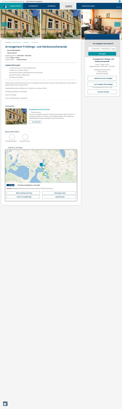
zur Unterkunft (36, 122)
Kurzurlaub (35, 42)
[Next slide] (117, 24)
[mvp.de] (120, 1)
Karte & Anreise (103, 92)
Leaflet (56, 182)
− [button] (7, 154)
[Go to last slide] (4, 24)
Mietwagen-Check (60, 193)
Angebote (26, 42)
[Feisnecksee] (46, 170)
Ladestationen (60, 197)
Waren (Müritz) (34, 1)
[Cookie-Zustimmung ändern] (5, 404)
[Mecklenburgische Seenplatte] (45, 174)
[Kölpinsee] (28, 167)
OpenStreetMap (67, 182)
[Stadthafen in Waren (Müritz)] (44, 167)
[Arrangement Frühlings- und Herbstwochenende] (41, 164)
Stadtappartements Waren (39, 109)
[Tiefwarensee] (44, 163)
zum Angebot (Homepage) (103, 84)
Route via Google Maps (24, 197)
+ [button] (7, 152)
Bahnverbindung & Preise (24, 193)
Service (118, 7)
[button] (16, 5)
